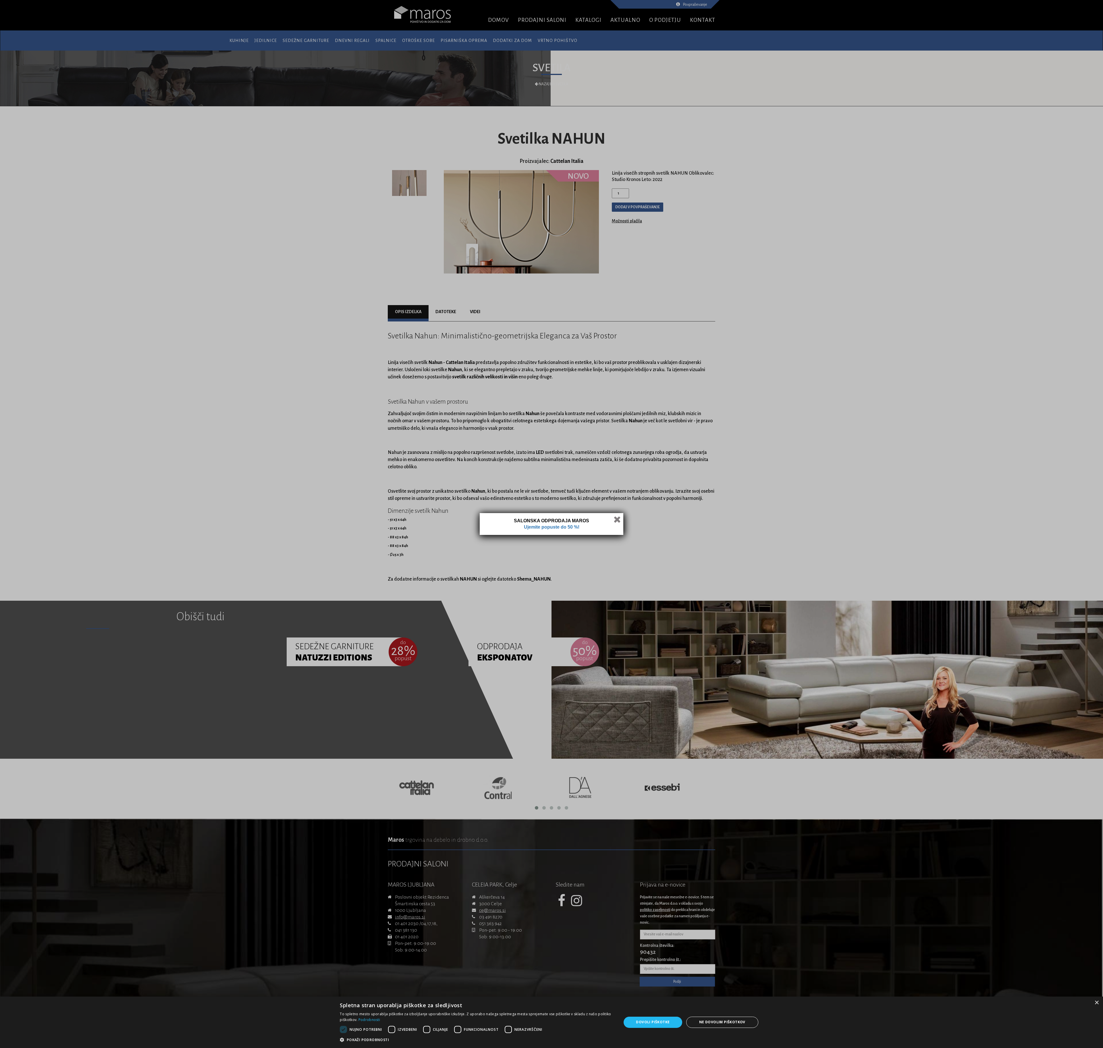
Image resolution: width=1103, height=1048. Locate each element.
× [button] (1096, 1003)
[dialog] (551, 1022)
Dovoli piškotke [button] (653, 1022)
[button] (476, 1040)
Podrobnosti (369, 1019)
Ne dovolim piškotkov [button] (722, 1022)
